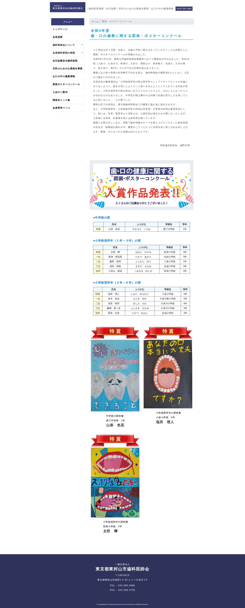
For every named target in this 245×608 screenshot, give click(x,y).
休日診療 (111, 8)
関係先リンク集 (61, 100)
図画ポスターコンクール (66, 84)
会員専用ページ (61, 108)
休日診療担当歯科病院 (65, 60)
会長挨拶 (58, 37)
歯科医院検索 (96, 8)
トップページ (60, 29)
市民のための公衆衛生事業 (134, 8)
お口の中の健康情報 (162, 8)
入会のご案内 (60, 92)
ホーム (95, 21)
